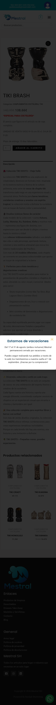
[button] (52, 339)
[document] (28, 352)
